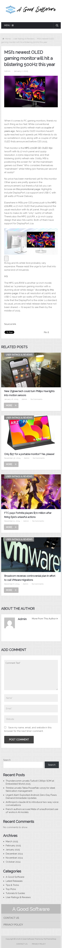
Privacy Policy (13, 924)
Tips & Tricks (12, 885)
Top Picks (11, 889)
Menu (7, 25)
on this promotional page (26, 189)
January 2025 (13, 849)
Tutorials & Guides (15, 893)
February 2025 (13, 845)
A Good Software (15, 877)
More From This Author (44, 618)
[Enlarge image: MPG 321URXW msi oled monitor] (6, 258)
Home (8, 39)
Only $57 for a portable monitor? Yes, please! (29, 454)
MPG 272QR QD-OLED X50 (39, 148)
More (9, 405)
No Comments (36, 399)
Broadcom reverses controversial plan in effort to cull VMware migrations (29, 577)
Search (7, 760)
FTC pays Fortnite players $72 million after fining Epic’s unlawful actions (27, 514)
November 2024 (14, 857)
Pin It (46, 332)
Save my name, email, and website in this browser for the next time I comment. (27, 729)
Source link (10, 324)
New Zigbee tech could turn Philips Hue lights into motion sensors (29, 393)
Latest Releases (14, 881)
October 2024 (13, 861)
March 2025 (12, 841)
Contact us (11, 917)
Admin (7, 71)
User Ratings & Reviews (23, 39)
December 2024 (14, 853)
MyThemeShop (50, 939)
